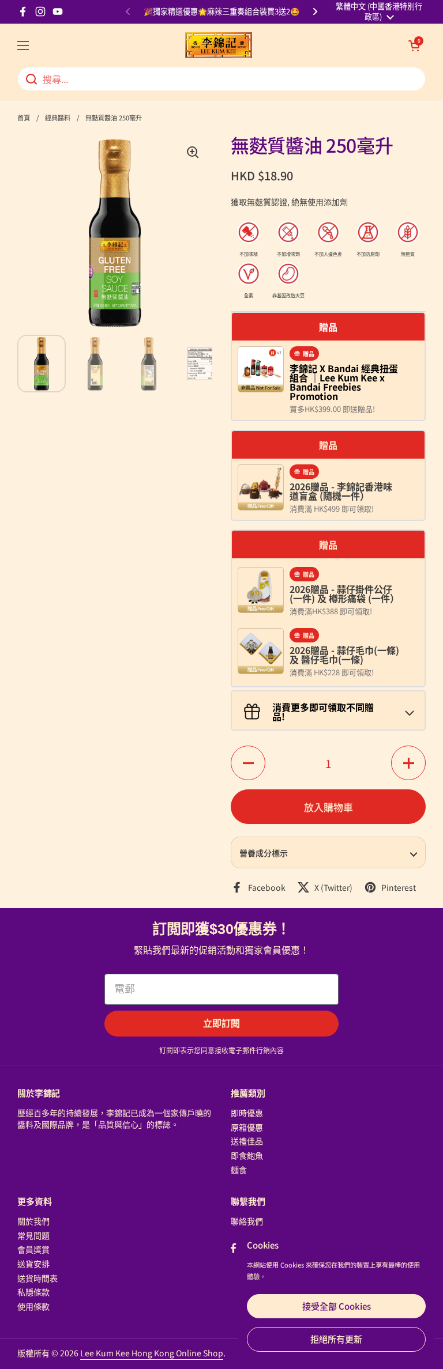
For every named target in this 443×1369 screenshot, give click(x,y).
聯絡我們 (247, 1221)
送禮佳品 (247, 1141)
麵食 (239, 1169)
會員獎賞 (33, 1249)
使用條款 (33, 1306)
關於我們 (33, 1221)
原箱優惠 (247, 1127)
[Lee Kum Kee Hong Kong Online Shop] (218, 45)
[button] (414, 45)
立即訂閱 (221, 1023)
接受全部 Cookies (336, 1306)
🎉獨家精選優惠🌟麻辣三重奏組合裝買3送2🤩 (221, 11)
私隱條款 (33, 1292)
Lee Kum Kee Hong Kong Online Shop (151, 1353)
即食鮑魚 (247, 1155)
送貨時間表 (37, 1278)
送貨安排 (33, 1263)
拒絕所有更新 (336, 1339)
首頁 (23, 117)
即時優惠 (247, 1112)
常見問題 (33, 1235)
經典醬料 (57, 117)
